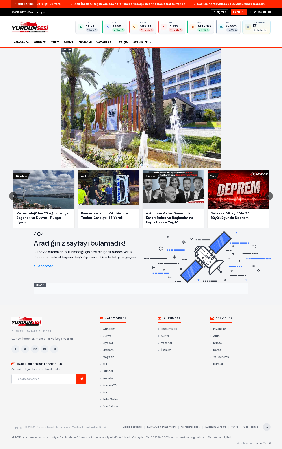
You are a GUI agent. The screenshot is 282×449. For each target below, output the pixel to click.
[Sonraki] (269, 196)
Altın (216, 336)
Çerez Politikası (190, 427)
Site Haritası (251, 427)
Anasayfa (21, 42)
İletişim (40, 12)
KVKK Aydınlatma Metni (161, 427)
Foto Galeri (110, 399)
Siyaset (108, 343)
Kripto (217, 343)
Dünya (69, 42)
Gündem (40, 42)
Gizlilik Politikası (132, 427)
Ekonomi (85, 42)
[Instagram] (269, 12)
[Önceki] (13, 196)
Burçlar (218, 364)
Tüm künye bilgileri (219, 437)
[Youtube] (264, 12)
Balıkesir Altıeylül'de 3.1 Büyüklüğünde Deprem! (202, 4)
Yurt (55, 42)
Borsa (217, 350)
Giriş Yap (220, 12)
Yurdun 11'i (110, 385)
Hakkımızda (169, 329)
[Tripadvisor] (259, 12)
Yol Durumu (221, 357)
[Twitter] (254, 12)
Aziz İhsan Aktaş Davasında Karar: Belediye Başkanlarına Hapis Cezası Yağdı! (100, 4)
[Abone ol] (81, 379)
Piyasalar (219, 329)
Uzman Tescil (262, 443)
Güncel (108, 371)
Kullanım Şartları (215, 427)
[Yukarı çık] (267, 427)
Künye (165, 336)
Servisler (141, 42)
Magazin (108, 357)
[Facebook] (250, 12)
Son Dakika (110, 406)
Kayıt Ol (239, 12)
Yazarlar (104, 42)
